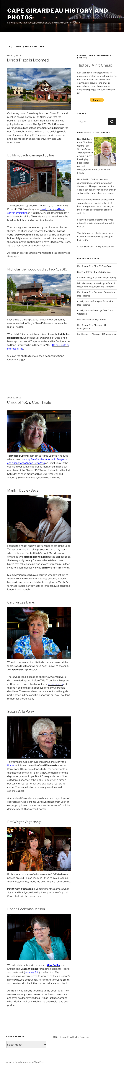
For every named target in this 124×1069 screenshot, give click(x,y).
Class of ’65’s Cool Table (29, 402)
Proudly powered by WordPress (30, 1062)
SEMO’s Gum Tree (102, 266)
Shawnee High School (95, 319)
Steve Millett (83, 272)
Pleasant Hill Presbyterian (104, 334)
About (9, 1062)
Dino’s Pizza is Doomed (28, 60)
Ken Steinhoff (83, 266)
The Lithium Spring (107, 277)
